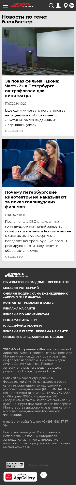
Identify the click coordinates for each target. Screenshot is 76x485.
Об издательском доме (24, 282)
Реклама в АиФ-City (20, 320)
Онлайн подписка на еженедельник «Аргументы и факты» (35, 295)
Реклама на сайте (19, 308)
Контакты (12, 303)
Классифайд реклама (22, 325)
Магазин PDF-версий (21, 288)
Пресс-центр (58, 282)
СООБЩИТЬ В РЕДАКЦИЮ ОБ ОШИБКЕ (33, 337)
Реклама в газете (39, 303)
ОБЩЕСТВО (14, 131)
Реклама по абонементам (26, 314)
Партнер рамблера (38, 465)
